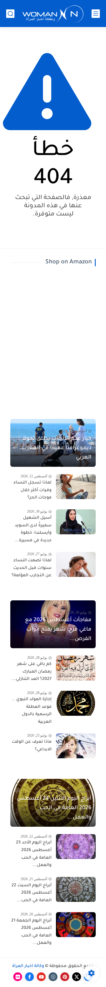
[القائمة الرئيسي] (95, 13)
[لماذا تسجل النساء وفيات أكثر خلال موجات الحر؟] (76, 486)
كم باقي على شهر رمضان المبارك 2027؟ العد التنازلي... (31, 672)
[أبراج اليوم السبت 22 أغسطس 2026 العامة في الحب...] (76, 889)
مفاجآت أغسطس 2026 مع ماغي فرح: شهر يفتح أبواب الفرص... (58, 629)
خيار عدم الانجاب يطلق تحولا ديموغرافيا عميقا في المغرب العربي (56, 448)
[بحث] (10, 13)
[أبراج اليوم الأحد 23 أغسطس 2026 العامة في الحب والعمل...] (76, 846)
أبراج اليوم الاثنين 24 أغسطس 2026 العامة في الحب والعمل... (54, 808)
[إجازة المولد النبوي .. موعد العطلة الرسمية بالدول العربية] (76, 703)
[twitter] (76, 976)
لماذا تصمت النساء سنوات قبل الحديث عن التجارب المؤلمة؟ (31, 568)
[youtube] (41, 976)
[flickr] (17, 976)
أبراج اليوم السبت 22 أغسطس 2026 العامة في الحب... (31, 893)
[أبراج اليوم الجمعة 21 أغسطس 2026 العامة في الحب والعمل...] (76, 924)
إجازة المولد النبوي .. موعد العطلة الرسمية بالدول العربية (32, 711)
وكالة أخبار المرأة (28, 966)
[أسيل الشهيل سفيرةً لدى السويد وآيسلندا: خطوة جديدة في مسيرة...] (76, 521)
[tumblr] (53, 976)
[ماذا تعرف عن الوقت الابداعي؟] (76, 745)
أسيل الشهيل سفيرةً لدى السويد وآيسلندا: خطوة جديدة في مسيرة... (33, 529)
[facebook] (29, 976)
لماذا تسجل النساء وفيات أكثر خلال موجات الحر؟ (33, 490)
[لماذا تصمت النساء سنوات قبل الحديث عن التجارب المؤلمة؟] (76, 564)
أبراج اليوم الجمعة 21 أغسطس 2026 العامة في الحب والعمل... (31, 932)
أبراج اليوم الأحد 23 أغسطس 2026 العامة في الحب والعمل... (34, 854)
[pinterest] (64, 976)
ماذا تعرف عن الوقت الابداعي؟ (32, 746)
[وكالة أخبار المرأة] (53, 13)
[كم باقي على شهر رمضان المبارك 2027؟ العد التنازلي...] (76, 668)
